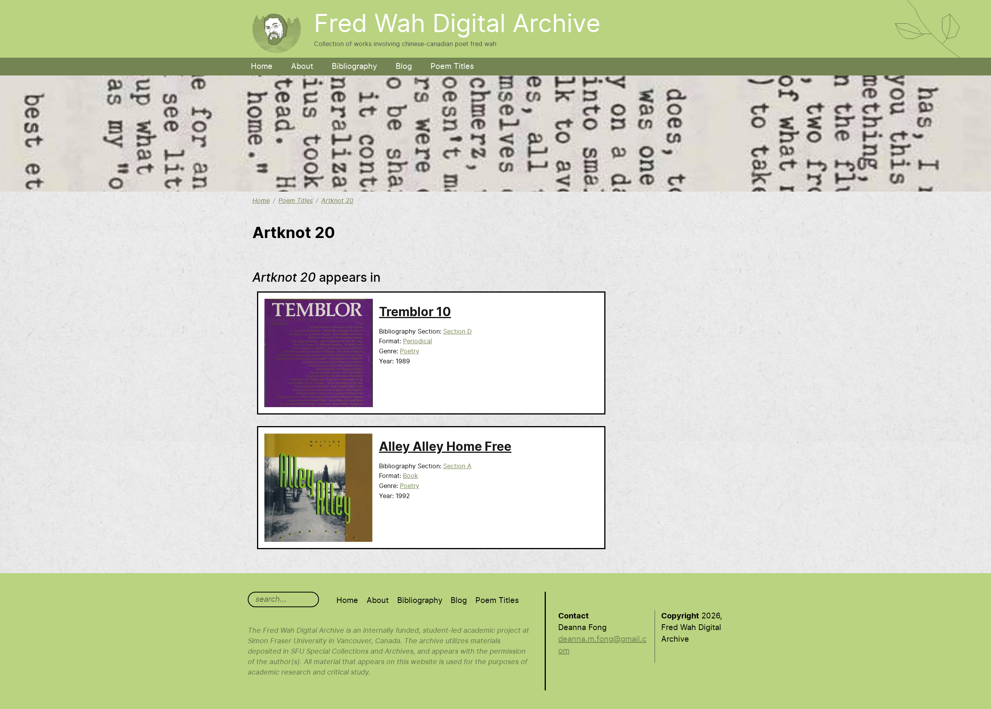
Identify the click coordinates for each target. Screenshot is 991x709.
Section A (457, 466)
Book (410, 476)
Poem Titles (452, 66)
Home (262, 66)
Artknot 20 (337, 201)
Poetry (409, 351)
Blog (404, 66)
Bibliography (354, 66)
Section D (457, 332)
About (302, 66)
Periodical (417, 341)
